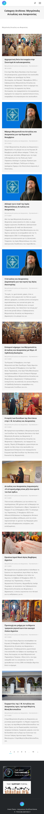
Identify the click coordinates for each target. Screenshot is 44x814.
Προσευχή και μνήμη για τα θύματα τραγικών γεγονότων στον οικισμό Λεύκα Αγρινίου (20, 628)
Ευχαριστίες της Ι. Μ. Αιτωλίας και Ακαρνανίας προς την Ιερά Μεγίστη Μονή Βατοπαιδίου (20, 706)
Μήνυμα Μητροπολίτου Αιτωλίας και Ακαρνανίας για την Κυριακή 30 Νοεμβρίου (21, 134)
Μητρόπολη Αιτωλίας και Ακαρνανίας (16, 66)
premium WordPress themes (28, 809)
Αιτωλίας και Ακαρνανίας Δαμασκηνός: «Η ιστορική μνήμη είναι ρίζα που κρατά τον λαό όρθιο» (22, 489)
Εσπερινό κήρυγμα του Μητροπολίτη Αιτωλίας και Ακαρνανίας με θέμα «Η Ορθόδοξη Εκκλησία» (21, 350)
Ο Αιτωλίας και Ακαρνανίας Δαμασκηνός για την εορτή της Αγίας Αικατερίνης (21, 282)
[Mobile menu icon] (40, 3)
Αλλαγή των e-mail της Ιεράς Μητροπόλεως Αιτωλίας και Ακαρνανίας (17, 207)
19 (33, 752)
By (33, 66)
